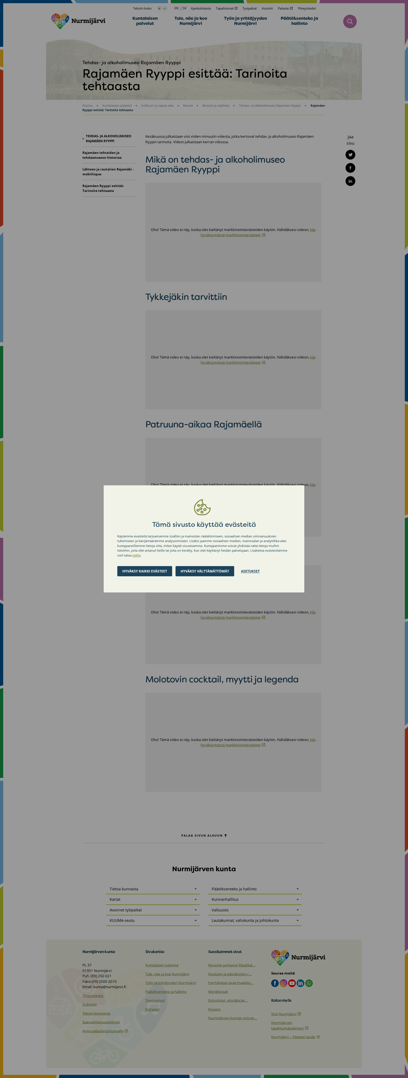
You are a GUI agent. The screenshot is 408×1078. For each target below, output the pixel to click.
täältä (136, 555)
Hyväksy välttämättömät (205, 571)
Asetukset (250, 571)
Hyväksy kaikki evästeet (144, 571)
